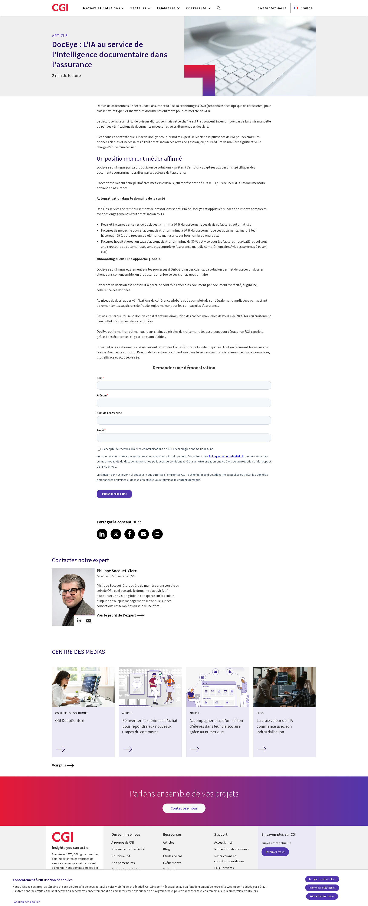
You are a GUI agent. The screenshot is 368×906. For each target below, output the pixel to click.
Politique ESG (121, 856)
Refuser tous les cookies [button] (322, 896)
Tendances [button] (166, 8)
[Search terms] (218, 8)
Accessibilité (223, 842)
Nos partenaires (123, 863)
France (306, 8)
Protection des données (231, 849)
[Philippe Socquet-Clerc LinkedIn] (79, 620)
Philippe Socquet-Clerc (117, 570)
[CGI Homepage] (60, 7)
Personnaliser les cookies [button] (322, 887)
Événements (172, 863)
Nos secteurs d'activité (127, 849)
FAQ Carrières (224, 868)
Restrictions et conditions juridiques (229, 858)
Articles (168, 842)
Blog (166, 849)
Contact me (88, 620)
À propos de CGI (122, 842)
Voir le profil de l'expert (116, 615)
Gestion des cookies (27, 902)
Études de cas (172, 856)
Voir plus (59, 765)
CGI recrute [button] (196, 8)
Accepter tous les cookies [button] (322, 879)
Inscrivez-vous (275, 852)
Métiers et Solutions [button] (101, 8)
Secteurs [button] (138, 8)
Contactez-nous (272, 8)
